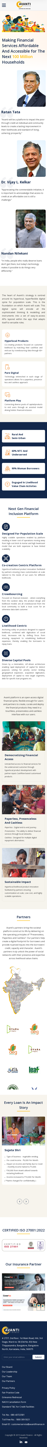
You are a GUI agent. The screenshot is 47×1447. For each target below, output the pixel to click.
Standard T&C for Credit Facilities (18, 1406)
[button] (4, 5)
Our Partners (8, 1381)
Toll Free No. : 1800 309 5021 (16, 1419)
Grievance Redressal (12, 1397)
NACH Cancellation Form (14, 1402)
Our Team (7, 1376)
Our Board (7, 1367)
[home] (23, 5)
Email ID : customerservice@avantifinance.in (23, 1424)
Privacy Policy (8, 1387)
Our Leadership (9, 1371)
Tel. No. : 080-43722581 (13, 1414)
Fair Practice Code (10, 1392)
